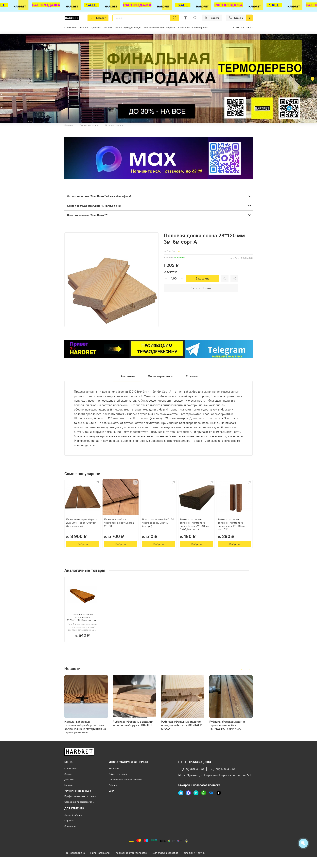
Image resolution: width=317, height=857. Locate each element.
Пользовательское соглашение (125, 779)
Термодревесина (74, 852)
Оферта (113, 785)
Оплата (84, 27)
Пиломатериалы (89, 125)
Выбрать (82, 544)
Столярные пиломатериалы (193, 27)
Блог (111, 790)
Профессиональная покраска (159, 27)
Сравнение (70, 826)
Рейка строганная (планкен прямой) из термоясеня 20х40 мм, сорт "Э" (232, 524)
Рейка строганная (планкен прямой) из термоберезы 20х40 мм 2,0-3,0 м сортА (194, 524)
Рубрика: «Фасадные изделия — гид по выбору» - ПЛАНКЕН (133, 723)
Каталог (101, 17)
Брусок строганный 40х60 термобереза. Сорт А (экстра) (158, 523)
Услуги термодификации (128, 27)
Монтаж (108, 27)
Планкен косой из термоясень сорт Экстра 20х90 (119, 523)
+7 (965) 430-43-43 (242, 27)
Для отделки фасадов (165, 852)
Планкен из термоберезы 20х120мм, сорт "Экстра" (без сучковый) (81, 523)
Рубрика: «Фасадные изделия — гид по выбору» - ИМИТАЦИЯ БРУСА (182, 725)
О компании (70, 27)
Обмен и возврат (118, 774)
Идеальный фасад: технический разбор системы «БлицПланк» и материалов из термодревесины (85, 727)
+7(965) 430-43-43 (222, 769)
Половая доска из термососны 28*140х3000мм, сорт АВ (82, 617)
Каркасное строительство (131, 852)
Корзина (68, 820)
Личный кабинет (73, 815)
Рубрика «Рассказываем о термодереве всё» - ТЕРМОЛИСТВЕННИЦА (227, 725)
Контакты (114, 768)
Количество (170, 272)
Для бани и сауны (194, 852)
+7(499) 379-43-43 (191, 769)
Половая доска (114, 125)
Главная (68, 125)
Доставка (96, 27)
